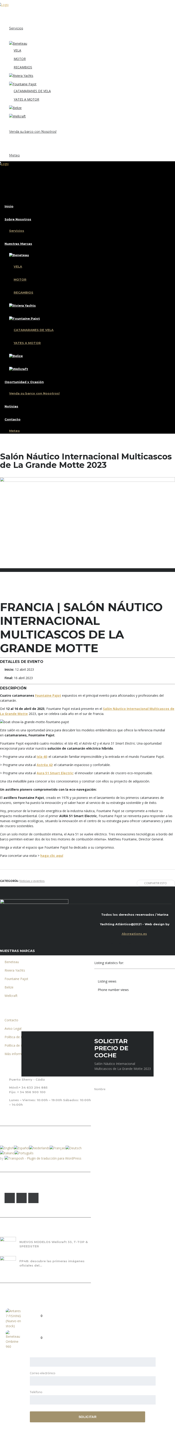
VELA (17, 50)
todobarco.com (150, 943)
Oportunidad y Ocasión (24, 125)
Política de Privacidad (20, 1037)
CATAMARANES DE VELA (32, 91)
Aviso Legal (13, 1028)
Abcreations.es (134, 934)
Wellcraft (11, 995)
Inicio (9, 13)
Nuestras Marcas (18, 37)
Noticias (11, 140)
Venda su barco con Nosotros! (33, 132)
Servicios (16, 28)
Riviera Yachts (15, 970)
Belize (9, 987)
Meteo (14, 155)
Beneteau (12, 962)
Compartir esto (155, 883)
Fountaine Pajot (48, 695)
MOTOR (20, 59)
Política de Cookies (19, 1045)
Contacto (13, 148)
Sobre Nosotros (18, 21)
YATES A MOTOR (26, 99)
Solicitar (87, 1417)
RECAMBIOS (23, 67)
